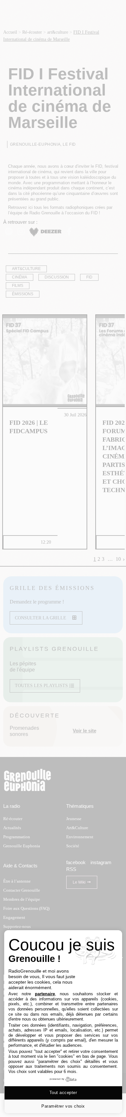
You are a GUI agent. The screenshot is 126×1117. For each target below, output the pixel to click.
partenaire (45, 993)
